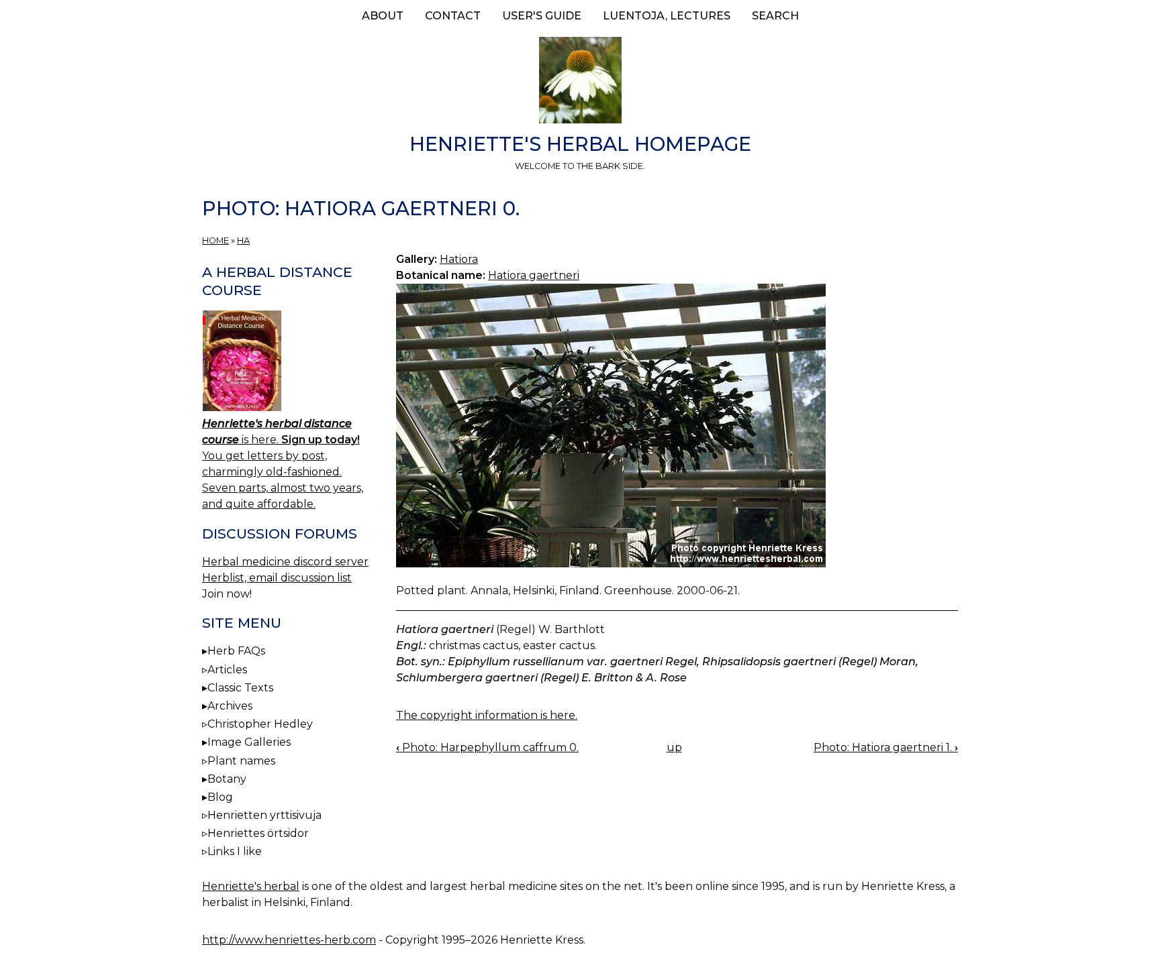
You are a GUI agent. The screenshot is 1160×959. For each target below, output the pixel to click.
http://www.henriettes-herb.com (289, 940)
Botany (226, 779)
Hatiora (459, 259)
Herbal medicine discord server (285, 561)
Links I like (234, 851)
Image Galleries (249, 742)
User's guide (541, 15)
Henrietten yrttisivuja (264, 815)
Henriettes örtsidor (258, 833)
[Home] (580, 82)
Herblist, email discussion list (277, 577)
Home (215, 240)
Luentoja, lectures (666, 15)
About (382, 15)
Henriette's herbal (250, 886)
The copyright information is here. (486, 715)
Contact (453, 15)
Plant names (241, 760)
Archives (229, 705)
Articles (227, 669)
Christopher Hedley (260, 724)
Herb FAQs (236, 650)
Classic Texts (240, 687)
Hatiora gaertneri (533, 275)
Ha (243, 240)
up (674, 747)
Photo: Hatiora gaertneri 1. (886, 747)
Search (775, 15)
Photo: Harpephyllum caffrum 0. (487, 747)
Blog (220, 797)
